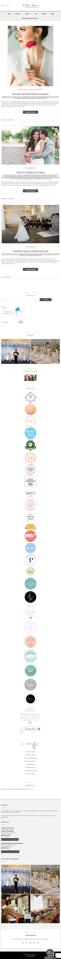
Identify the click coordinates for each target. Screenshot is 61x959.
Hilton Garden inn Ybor (25, 176)
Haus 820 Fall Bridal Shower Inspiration (30, 94)
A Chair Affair (22, 253)
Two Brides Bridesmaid (37, 178)
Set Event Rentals (28, 177)
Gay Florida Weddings (30, 758)
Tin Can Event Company (18, 178)
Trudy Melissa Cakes (28, 178)
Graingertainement (6, 176)
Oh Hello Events (21, 177)
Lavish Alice (9, 97)
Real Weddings (30, 168)
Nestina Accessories (32, 97)
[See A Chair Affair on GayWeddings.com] (30, 505)
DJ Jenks (49, 253)
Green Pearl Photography (15, 176)
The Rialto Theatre (29, 255)
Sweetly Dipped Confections (50, 254)
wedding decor (35, 98)
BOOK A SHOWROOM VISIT (31, 18)
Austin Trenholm (31, 96)
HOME (9, 13)
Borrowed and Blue (30, 761)
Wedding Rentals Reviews (17, 789)
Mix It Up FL (14, 177)
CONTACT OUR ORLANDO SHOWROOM (10, 839)
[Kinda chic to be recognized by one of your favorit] (15, 353)
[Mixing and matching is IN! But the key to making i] (15, 908)
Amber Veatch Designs (42, 174)
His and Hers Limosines (11, 254)
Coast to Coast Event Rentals (42, 175)
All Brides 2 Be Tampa (32, 174)
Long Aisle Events (16, 97)
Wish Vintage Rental (47, 178)
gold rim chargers (55, 96)
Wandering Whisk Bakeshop (26, 98)
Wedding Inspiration (43, 98)
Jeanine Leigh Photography (36, 176)
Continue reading (30, 112)
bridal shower (38, 96)
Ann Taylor (18, 96)
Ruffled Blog (30, 764)
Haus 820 (5, 97)
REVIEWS (44, 13)
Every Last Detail (30, 751)
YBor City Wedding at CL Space (30, 172)
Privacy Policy (30, 956)
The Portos (51, 177)
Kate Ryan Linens (45, 176)
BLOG (36, 13)
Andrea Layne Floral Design (53, 174)
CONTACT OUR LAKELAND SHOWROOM (10, 851)
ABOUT (27, 13)
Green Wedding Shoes (30, 770)
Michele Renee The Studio (7, 177)
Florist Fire (49, 96)
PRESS (52, 13)
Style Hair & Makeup (41, 97)
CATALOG (17, 13)
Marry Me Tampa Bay (54, 176)
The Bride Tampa (45, 177)
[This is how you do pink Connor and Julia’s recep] (45, 353)
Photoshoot (23, 89)
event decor (44, 96)
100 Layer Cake (30, 774)
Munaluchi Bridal (31, 755)
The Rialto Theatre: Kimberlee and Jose (30, 251)
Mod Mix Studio (24, 97)
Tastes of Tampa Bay (49, 97)
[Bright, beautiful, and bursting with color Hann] (45, 908)
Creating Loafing (52, 175)
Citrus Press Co (28, 175)
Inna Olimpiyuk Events (21, 254)
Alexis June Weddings (30, 253)
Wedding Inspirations (35, 89)
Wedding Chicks (30, 767)
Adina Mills (25, 96)
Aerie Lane (25, 174)
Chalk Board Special (21, 175)
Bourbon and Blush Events (10, 175)
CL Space (34, 175)
